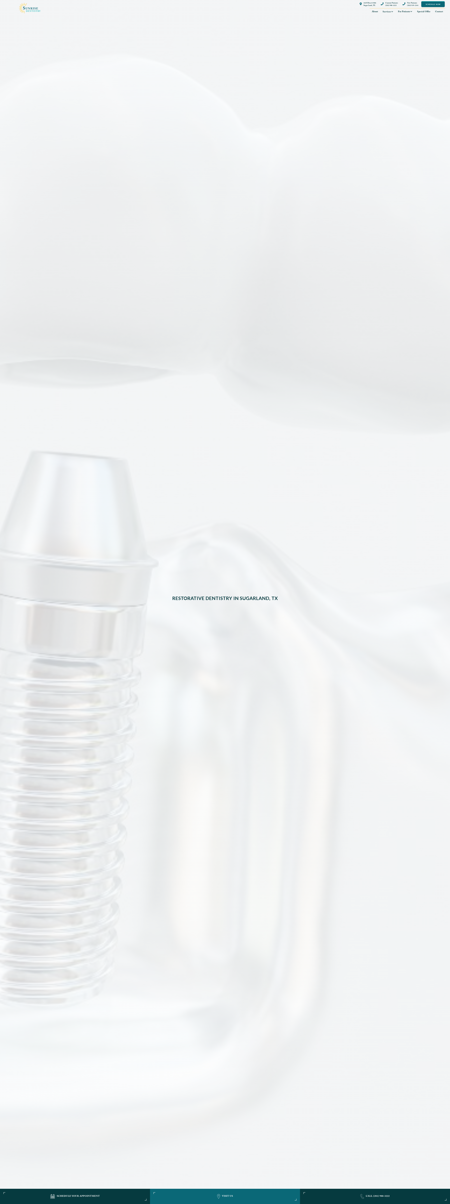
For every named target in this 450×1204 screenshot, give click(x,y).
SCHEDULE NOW (433, 4)
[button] (388, 11)
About (375, 12)
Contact (439, 12)
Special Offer (423, 12)
